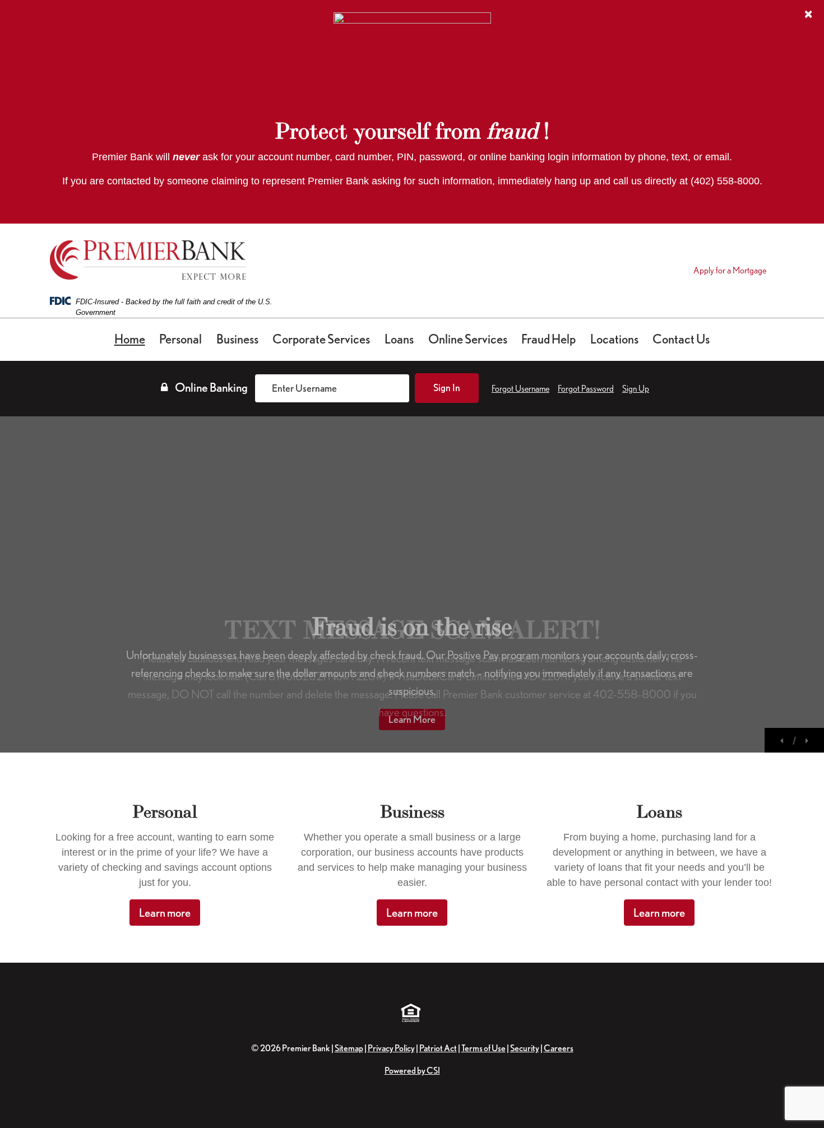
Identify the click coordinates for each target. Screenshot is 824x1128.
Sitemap (349, 1048)
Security (524, 1048)
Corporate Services (321, 339)
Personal (180, 339)
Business (237, 339)
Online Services (467, 339)
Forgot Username (520, 388)
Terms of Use (483, 1048)
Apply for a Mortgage (729, 270)
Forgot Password (586, 388)
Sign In (446, 387)
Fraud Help (548, 339)
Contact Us (681, 339)
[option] (412, 584)
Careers (558, 1048)
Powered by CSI (412, 1070)
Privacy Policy (391, 1048)
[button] (783, 739)
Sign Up (635, 388)
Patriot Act (438, 1048)
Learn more (165, 913)
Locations (614, 339)
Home (129, 339)
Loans (399, 339)
